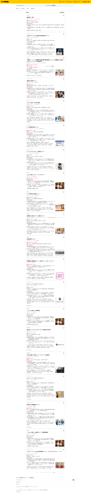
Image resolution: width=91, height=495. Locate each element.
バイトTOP (18, 486)
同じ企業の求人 (29, 305)
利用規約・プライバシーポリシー (34, 489)
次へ (54, 472)
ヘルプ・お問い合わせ (19, 489)
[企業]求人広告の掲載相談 (43, 489)
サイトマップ (26, 489)
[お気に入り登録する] (63, 15)
